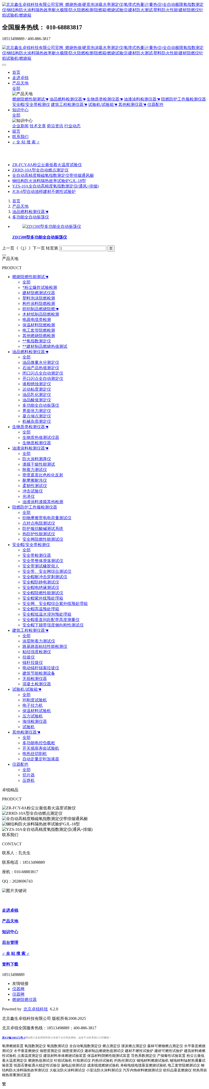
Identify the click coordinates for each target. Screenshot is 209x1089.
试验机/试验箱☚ (102, 104)
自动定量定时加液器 (40, 759)
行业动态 (72, 126)
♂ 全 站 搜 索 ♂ (26, 142)
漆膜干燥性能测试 (38, 464)
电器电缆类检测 (36, 319)
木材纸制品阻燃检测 (40, 314)
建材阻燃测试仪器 (38, 293)
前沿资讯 (55, 126)
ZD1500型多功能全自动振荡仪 (39, 237)
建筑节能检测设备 (38, 673)
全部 (16, 88)
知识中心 (20, 110)
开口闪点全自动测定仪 (42, 378)
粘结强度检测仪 (36, 652)
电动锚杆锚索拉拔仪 (40, 668)
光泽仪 (28, 496)
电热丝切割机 (34, 753)
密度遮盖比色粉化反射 (42, 475)
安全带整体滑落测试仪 (42, 561)
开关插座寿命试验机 (40, 748)
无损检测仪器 (34, 678)
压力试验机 (32, 716)
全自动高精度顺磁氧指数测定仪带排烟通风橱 (53, 175)
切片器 (28, 775)
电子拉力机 (32, 705)
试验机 (28, 727)
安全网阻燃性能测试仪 (42, 539)
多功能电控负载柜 (38, 743)
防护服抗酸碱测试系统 (42, 528)
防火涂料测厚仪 (36, 459)
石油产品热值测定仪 (40, 368)
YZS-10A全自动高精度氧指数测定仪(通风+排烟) (55, 186)
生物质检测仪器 (36, 443)
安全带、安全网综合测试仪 (46, 571)
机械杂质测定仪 (36, 421)
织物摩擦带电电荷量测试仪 (46, 518)
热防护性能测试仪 (38, 534)
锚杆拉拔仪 (32, 662)
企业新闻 (20, 126)
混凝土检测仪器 (36, 684)
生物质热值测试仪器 (40, 437)
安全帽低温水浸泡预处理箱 (46, 614)
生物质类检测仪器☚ (105, 99)
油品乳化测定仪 (36, 394)
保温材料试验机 (36, 711)
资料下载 (10, 964)
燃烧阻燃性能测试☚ (30, 99)
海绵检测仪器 (34, 721)
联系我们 (20, 136)
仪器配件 (155, 104)
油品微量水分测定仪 (40, 362)
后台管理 (10, 942)
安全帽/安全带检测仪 (31, 104)
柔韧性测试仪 (34, 486)
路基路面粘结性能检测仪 (44, 646)
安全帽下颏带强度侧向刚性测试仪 (53, 625)
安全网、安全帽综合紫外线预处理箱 (55, 603)
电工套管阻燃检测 (38, 330)
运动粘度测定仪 (36, 389)
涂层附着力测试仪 (38, 641)
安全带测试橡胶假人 (40, 566)
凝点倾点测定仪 (36, 416)
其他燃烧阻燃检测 (38, 335)
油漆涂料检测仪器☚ (142, 99)
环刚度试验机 (34, 700)
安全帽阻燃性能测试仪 (42, 593)
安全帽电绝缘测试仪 (40, 587)
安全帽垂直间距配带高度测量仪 (51, 619)
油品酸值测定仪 (36, 400)
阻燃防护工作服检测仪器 (183, 99)
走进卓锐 (20, 78)
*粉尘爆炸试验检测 (39, 287)
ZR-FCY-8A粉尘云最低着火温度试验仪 (47, 165)
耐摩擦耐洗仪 (34, 480)
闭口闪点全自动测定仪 (42, 373)
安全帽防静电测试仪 (40, 582)
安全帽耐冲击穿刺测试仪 (44, 577)
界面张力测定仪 (36, 411)
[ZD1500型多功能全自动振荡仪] (51, 226)
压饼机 (28, 780)
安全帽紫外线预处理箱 (42, 598)
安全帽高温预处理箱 (40, 609)
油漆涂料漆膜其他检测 (42, 502)
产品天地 (20, 83)
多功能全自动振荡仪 (30, 217)
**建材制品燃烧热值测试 (44, 346)
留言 (16, 131)
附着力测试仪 (34, 469)
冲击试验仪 (32, 491)
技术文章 (38, 126)
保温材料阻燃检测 (38, 325)
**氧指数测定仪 (36, 341)
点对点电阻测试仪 (38, 523)
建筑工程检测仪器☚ (69, 104)
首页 (16, 72)
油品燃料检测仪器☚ (67, 99)
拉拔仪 (28, 657)
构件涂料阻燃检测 (38, 303)
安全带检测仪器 (36, 555)
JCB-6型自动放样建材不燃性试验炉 (44, 191)
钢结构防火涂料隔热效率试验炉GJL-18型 (49, 181)
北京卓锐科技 (35, 1009)
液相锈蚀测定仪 (36, 384)
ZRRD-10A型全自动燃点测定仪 (40, 170)
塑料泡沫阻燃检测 (38, 298)
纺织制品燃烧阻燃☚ (40, 309)
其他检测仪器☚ (132, 104)
